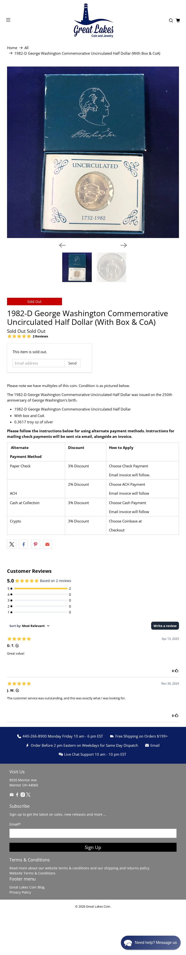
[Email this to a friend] (47, 544)
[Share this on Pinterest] (35, 544)
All (26, 48)
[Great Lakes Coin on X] (28, 795)
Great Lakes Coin (98, 906)
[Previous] (62, 245)
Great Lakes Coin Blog (27, 887)
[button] (151, 943)
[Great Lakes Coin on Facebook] (17, 795)
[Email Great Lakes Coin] (11, 795)
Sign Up (93, 847)
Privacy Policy (20, 892)
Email (15, 824)
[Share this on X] (11, 544)
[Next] (123, 245)
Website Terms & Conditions (32, 873)
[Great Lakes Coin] (93, 20)
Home (12, 48)
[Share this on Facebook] (23, 544)
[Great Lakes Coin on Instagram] (23, 795)
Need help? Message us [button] (156, 942)
